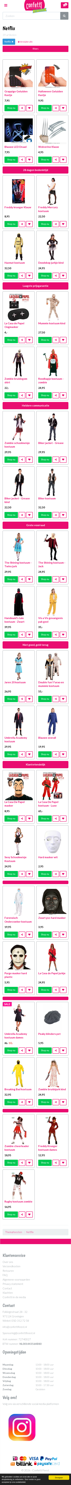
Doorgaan (59, 1477)
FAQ (5, 1275)
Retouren (8, 1270)
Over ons (8, 1261)
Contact (7, 1288)
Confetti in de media (14, 1297)
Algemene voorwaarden (16, 1279)
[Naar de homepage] (35, 5)
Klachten (8, 1292)
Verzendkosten (11, 1266)
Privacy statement (13, 1283)
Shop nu (11, 108)
